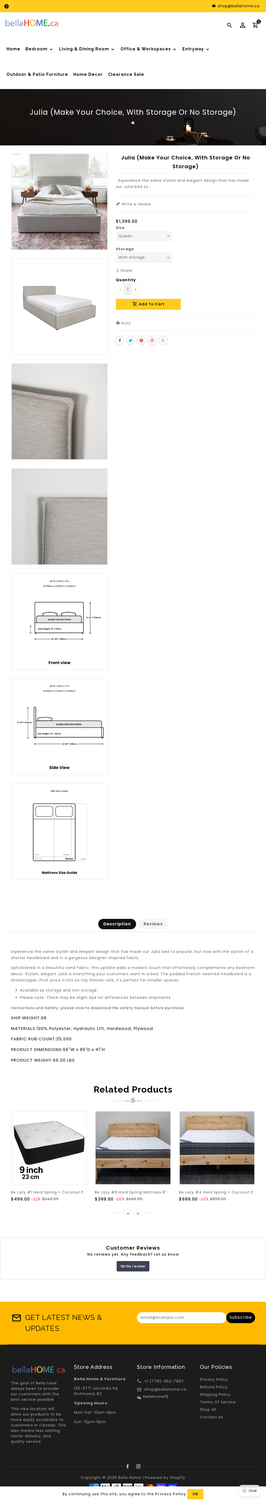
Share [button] (125, 270)
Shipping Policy (215, 1394)
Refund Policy (214, 1387)
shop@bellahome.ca (165, 1389)
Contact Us (211, 1417)
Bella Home (129, 1477)
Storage (125, 249)
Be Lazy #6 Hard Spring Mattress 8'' (131, 1192)
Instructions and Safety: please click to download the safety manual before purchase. (98, 1008)
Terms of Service (218, 1402)
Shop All (208, 1409)
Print (125, 323)
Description (117, 924)
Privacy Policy (214, 1379)
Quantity (126, 279)
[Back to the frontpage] (133, 122)
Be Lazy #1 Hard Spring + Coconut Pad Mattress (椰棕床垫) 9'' (73, 1192)
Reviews (153, 924)
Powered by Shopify (165, 1477)
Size (120, 227)
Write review (133, 1266)
